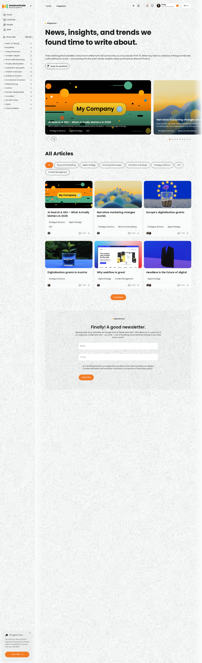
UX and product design (112, 165)
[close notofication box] (30, 633)
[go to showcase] (4, 37)
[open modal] (147, 5)
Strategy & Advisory (162, 165)
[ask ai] (152, 5)
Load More (118, 297)
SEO (179, 165)
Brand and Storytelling (66, 165)
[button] (186, 5)
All (49, 165)
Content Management (57, 172)
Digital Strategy (89, 165)
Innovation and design (137, 165)
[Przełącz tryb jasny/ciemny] (136, 5)
